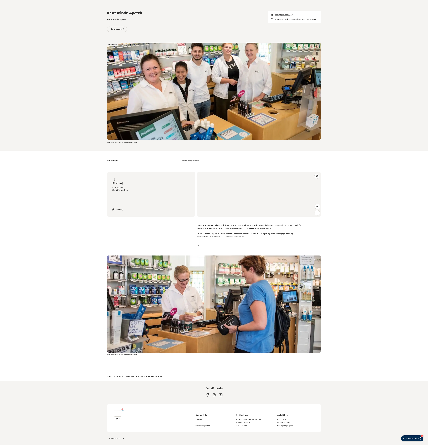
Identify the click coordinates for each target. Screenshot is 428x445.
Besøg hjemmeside (282, 15)
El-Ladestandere (283, 422)
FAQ (197, 422)
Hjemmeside (116, 29)
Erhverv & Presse (243, 422)
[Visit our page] (207, 395)
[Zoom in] (317, 206)
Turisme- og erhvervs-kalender (248, 419)
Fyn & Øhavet (241, 426)
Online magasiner (202, 426)
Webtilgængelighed (285, 426)
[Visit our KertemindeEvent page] (221, 395)
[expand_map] (316, 176)
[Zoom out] (317, 212)
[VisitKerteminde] (119, 409)
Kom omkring (282, 419)
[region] (259, 194)
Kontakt (198, 419)
